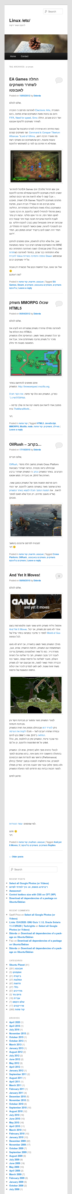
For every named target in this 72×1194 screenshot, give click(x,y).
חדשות (32, 281)
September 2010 (18, 1107)
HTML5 (40, 423)
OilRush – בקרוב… (25, 444)
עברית (17, 998)
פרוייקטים (19, 1005)
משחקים (57, 284)
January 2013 (16, 1048)
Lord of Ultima (28, 136)
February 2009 (16, 1178)
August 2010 (16, 1111)
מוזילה (56, 426)
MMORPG (14, 426)
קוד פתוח (23, 281)
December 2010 (17, 1096)
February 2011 (16, 1089)
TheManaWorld (21, 408)
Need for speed (23, 117)
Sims (35, 117)
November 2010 (17, 1100)
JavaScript (50, 423)
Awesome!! (15, 890)
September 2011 (18, 1074)
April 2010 (14, 1126)
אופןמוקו (17, 972)
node (30, 426)
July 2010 (14, 1115)
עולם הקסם (18, 1001)
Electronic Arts (42, 110)
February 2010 (16, 1133)
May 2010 (14, 1122)
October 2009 (16, 1148)
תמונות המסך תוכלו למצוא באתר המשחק (29, 490)
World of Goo (53, 633)
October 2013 (16, 1040)
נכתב (35, 471)
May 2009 (14, 1167)
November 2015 (17, 1033)
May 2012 (14, 1063)
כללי (16, 987)
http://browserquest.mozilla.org (33, 386)
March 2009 (15, 1174)
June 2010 (14, 1118)
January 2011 (16, 1092)
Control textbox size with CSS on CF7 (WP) (32, 894)
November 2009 (17, 1144)
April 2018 (14, 1025)
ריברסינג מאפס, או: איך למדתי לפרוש (28, 887)
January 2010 (16, 1137)
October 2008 (16, 1185)
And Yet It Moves (18, 629)
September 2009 (18, 1152)
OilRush (13, 464)
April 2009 (14, 1170)
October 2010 (16, 1103)
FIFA (11, 117)
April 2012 (14, 1066)
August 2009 (16, 1155)
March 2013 (15, 1044)
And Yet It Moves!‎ (24, 574)
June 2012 (14, 1059)
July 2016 (14, 1029)
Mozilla (23, 426)
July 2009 (14, 1159)
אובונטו (40, 281)
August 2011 (16, 1077)
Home (13, 56)
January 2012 (16, 1070)
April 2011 (14, 1081)
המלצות (32, 842)
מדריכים (18, 990)
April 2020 (14, 1022)
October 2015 (16, 1037)
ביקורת (17, 976)
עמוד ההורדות (16, 823)
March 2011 (15, 1085)
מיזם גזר (17, 994)
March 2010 (15, 1129)
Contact (24, 56)
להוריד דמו (47, 727)
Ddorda (37, 95)
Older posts (16, 856)
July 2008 (14, 1189)
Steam (20, 284)
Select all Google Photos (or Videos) (29, 883)
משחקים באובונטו (43, 284)
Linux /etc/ (19, 20)
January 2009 (16, 1181)
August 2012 (16, 1051)
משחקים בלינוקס (17, 560)
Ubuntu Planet (17, 964)
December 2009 (17, 1141)
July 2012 (14, 1055)
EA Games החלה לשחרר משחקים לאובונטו (23, 84)
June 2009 (14, 1163)
